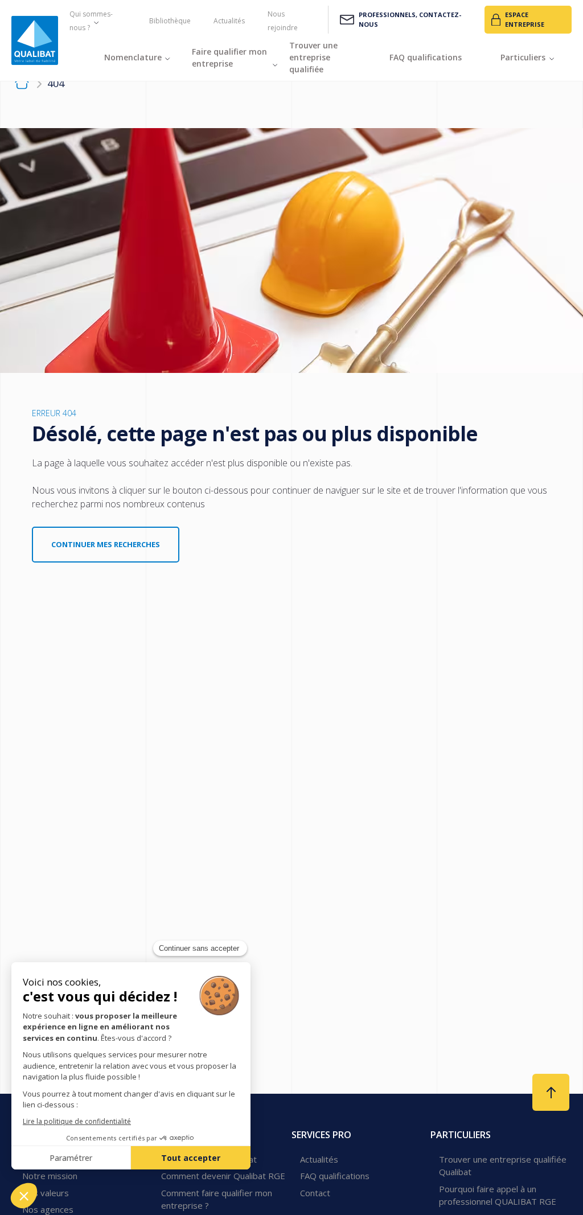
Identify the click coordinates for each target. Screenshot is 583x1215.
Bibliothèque (170, 21)
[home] (22, 84)
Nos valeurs (45, 1192)
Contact (315, 1192)
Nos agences (47, 1209)
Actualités (229, 21)
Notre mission (49, 1175)
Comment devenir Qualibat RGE (223, 1175)
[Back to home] (34, 40)
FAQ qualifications (334, 1175)
